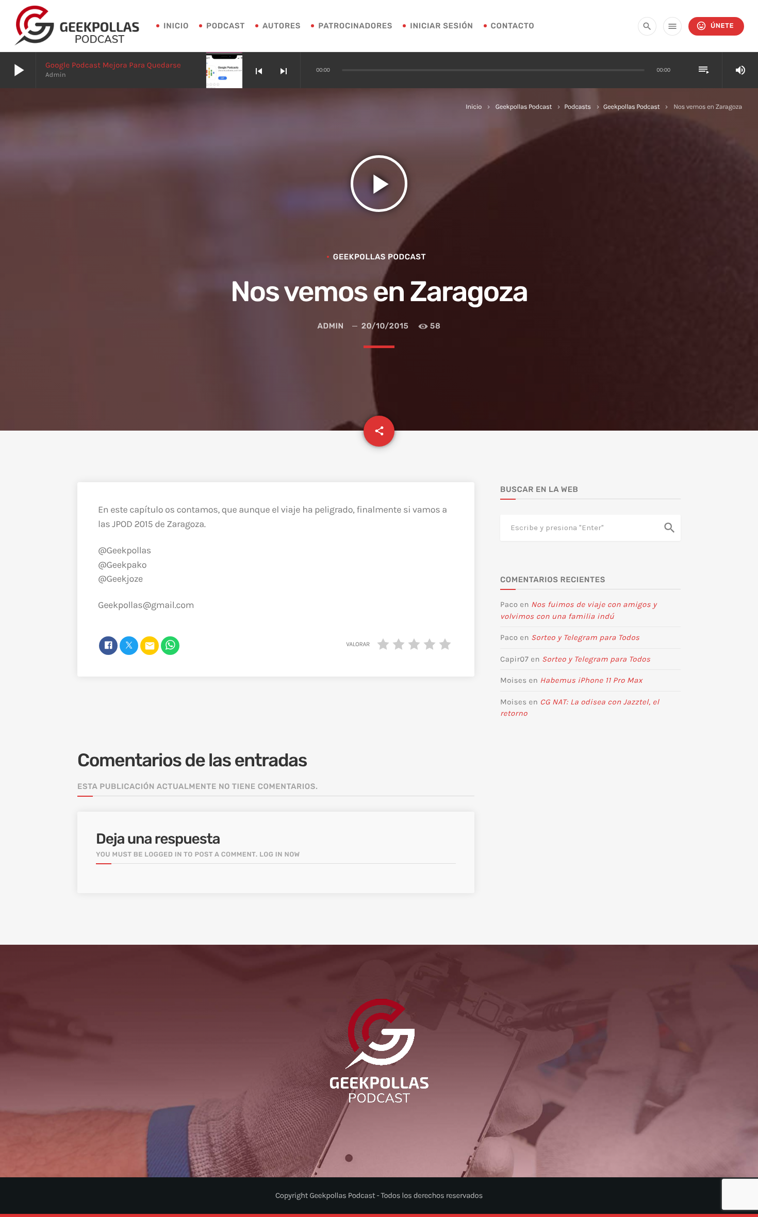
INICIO (176, 25)
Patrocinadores (355, 25)
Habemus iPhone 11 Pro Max (591, 680)
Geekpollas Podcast (524, 107)
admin (331, 326)
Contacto (513, 25)
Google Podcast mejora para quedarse (113, 65)
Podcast (225, 25)
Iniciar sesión (441, 25)
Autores (281, 25)
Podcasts (577, 107)
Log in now (279, 855)
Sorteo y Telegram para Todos (585, 637)
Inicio (474, 107)
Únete (715, 26)
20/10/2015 (384, 326)
